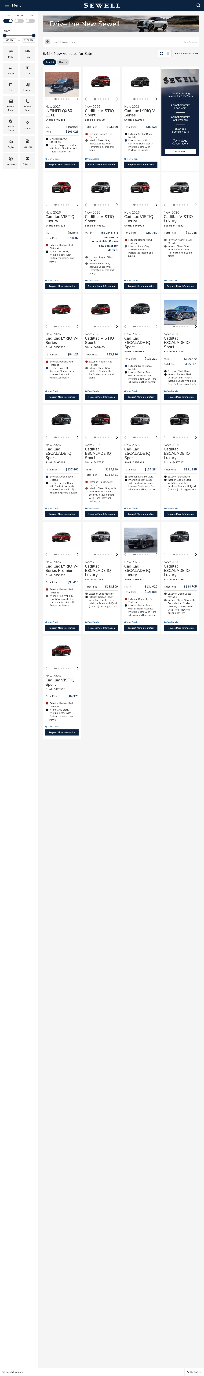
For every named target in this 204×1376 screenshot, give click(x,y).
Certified (19, 15)
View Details (53, 159)
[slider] (4, 35)
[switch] (8, 18)
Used (30, 15)
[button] (198, 5)
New (8, 15)
